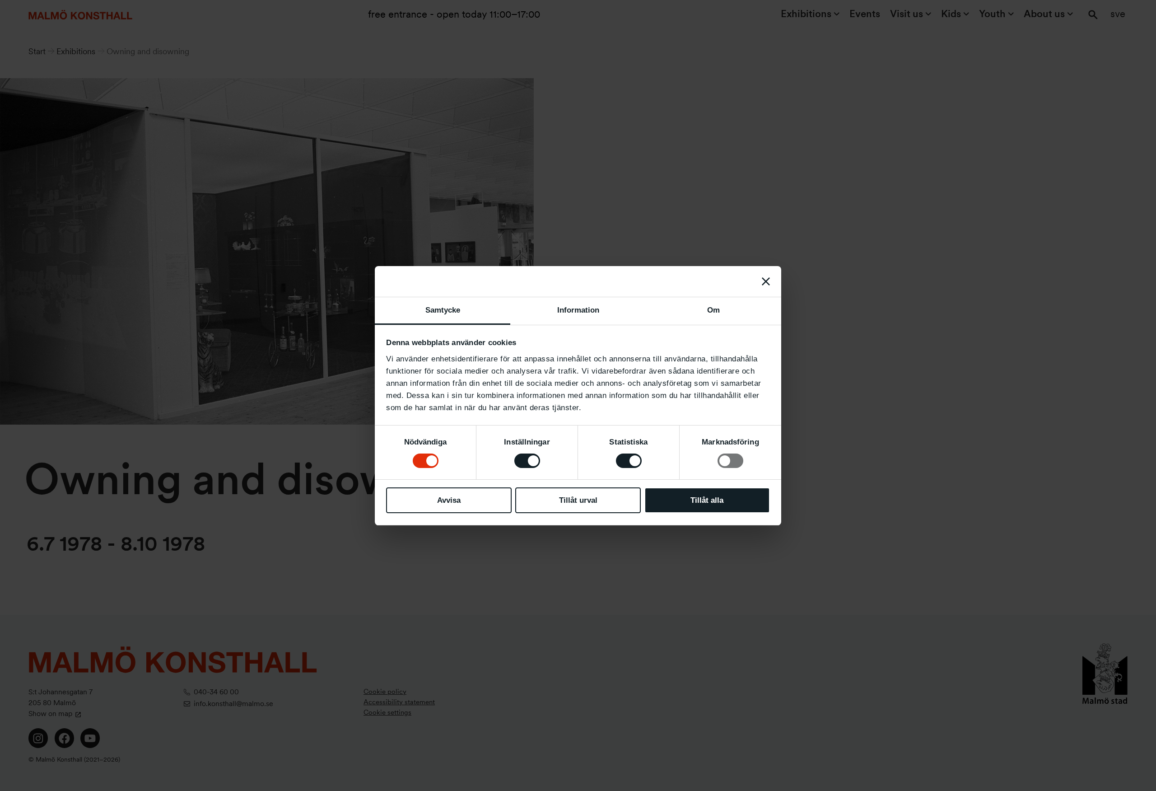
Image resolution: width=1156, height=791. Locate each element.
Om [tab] (713, 310)
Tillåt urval (578, 500)
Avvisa (449, 500)
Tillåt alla (706, 500)
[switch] (527, 461)
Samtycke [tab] (442, 310)
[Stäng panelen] (766, 281)
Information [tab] (578, 310)
